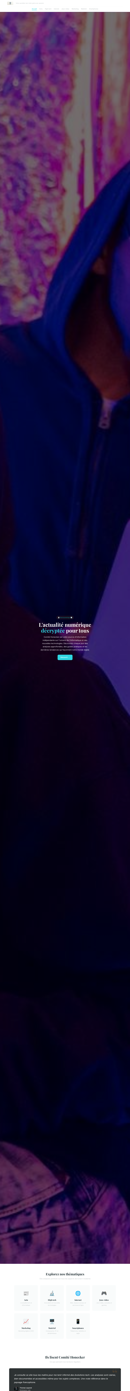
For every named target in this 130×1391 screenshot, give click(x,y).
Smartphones (93, 9)
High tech (48, 9)
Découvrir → (65, 657)
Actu (40, 9)
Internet (56, 9)
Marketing (75, 9)
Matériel (84, 9)
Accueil (34, 9)
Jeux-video (65, 9)
